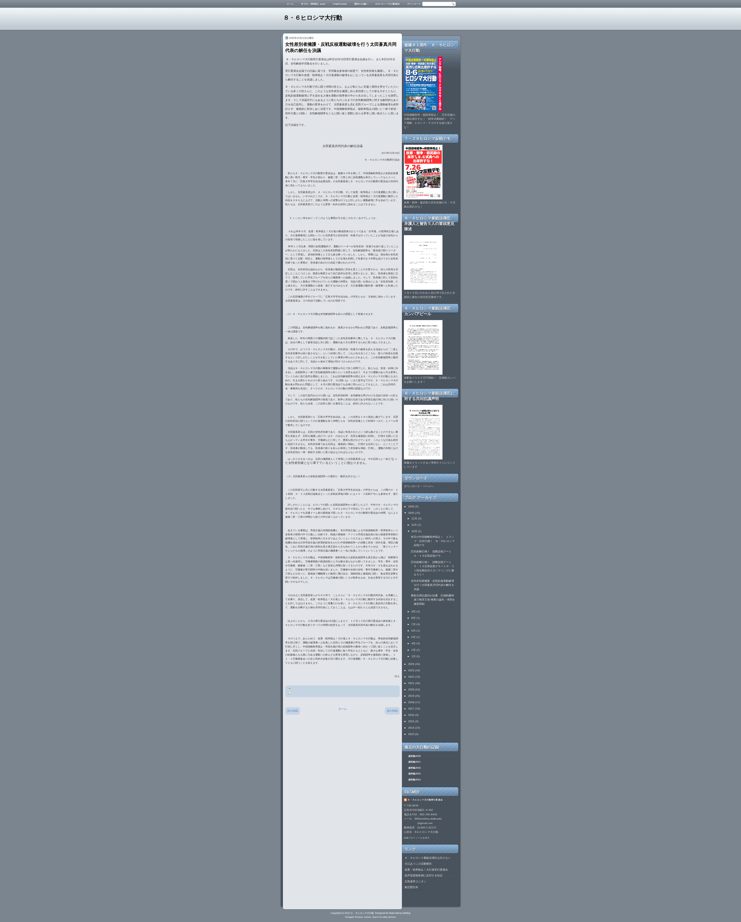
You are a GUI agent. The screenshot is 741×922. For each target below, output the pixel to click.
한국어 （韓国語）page (313, 4)
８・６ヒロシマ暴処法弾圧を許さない (428, 857)
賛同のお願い (361, 4)
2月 (413, 650)
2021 (411, 683)
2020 (411, 689)
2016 (411, 715)
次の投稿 (292, 710)
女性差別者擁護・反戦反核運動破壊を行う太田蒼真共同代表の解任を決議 (432, 585)
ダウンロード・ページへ (419, 486)
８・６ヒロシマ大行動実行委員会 (425, 800)
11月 (414, 524)
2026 (411, 506)
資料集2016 (414, 768)
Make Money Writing (399, 913)
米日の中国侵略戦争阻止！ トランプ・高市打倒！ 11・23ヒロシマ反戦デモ (433, 541)
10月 (414, 531)
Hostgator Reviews (354, 917)
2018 (411, 702)
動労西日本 (411, 887)
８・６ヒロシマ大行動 (312, 17)
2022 (411, 676)
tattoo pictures (389, 917)
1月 (413, 656)
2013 (411, 734)
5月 (413, 637)
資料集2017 (414, 762)
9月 (413, 611)
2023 (411, 670)
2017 (411, 708)
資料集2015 (414, 773)
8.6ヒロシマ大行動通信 (388, 4)
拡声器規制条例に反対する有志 (423, 875)
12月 (414, 518)
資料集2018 (414, 756)
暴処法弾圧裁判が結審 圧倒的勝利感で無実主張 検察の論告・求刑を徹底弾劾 (433, 599)
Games (367, 917)
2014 (411, 727)
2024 (411, 664)
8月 (413, 617)
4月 (413, 643)
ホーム (290, 4)
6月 (413, 630)
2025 (411, 512)
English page (340, 4)
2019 (411, 695)
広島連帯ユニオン (415, 881)
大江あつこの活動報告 (418, 863)
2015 (411, 721)
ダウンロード (414, 4)
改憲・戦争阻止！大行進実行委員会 (426, 869)
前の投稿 (392, 710)
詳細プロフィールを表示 (417, 838)
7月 (413, 624)
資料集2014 (414, 779)
